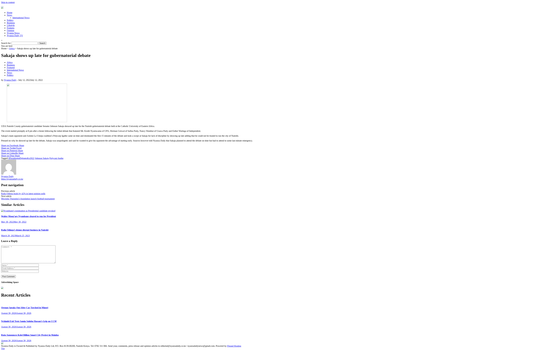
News (9, 15)
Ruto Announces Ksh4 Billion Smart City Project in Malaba (30, 335)
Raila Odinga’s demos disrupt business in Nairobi (24, 230)
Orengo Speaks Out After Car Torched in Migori (24, 307)
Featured (11, 67)
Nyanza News (13, 33)
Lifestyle (11, 25)
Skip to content (8, 2)
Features (10, 28)
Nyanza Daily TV (15, 35)
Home (9, 12)
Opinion (10, 30)
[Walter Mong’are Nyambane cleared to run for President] (28, 211)
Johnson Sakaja (42, 158)
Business (11, 23)
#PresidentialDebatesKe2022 (21, 158)
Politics (10, 20)
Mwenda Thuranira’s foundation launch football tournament (28, 199)
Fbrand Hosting (234, 346)
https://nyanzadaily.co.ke (12, 179)
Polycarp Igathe (56, 158)
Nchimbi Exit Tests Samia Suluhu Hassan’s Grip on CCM (28, 321)
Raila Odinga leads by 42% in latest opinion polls (23, 193)
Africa (12, 48)
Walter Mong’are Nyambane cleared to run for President (28, 216)
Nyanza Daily (10, 80)
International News (21, 17)
